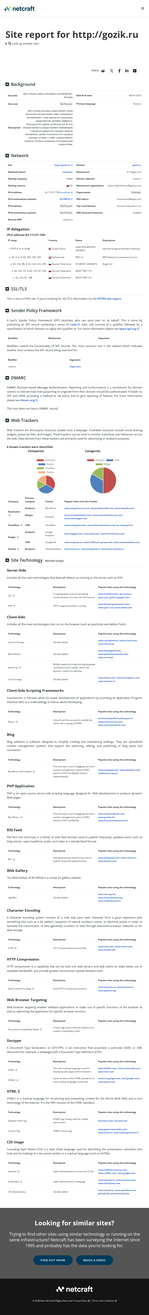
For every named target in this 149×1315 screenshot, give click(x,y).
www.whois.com (123, 607)
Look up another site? (25, 43)
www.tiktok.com (107, 949)
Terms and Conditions (103, 1300)
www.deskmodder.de (101, 508)
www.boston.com (107, 861)
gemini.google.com (119, 597)
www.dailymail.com (109, 857)
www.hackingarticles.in (126, 1132)
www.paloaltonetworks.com (113, 654)
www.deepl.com (106, 677)
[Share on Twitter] (111, 70)
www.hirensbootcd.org (110, 897)
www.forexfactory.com (112, 533)
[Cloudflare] (21, 525)
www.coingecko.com (75, 525)
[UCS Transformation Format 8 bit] (15, 948)
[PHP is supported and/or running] (14, 605)
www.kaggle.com (73, 533)
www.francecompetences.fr (113, 820)
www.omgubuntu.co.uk (76, 508)
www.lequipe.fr (106, 1180)
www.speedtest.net (125, 1190)
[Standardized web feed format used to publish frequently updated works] (13, 859)
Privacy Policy (80, 1300)
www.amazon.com (126, 1180)
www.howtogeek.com (109, 650)
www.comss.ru (72, 548)
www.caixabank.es (108, 640)
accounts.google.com (109, 1078)
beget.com (75, 366)
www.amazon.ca (107, 987)
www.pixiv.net (106, 607)
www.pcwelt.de (106, 817)
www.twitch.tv (106, 1190)
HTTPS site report (109, 298)
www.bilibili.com (107, 1068)
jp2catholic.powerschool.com (113, 1193)
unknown (68, 171)
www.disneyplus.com (128, 677)
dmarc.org (28, 400)
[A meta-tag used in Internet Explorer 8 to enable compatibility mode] (40, 1029)
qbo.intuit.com (106, 1071)
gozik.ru (137, 165)
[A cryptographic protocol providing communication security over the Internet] (13, 595)
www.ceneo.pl (105, 657)
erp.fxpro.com (105, 1120)
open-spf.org (127, 328)
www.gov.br (126, 525)
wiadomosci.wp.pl (108, 773)
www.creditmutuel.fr (109, 900)
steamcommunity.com (110, 721)
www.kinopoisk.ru (90, 548)
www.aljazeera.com (129, 769)
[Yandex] (18, 548)
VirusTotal (65, 192)
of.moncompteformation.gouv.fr (115, 718)
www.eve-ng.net (107, 894)
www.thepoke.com (124, 508)
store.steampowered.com (111, 725)
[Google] (17, 537)
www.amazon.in (106, 681)
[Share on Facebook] (119, 70)
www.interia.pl (106, 643)
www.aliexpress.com (109, 1183)
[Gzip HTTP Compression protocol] (32, 988)
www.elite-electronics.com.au (103, 525)
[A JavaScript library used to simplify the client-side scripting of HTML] (16, 721)
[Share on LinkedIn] (126, 70)
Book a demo (94, 1260)
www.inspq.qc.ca (73, 542)
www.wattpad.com (108, 769)
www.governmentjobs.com (112, 1129)
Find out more (53, 1260)
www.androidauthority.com (107, 515)
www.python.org (107, 990)
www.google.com (126, 1173)
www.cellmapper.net (75, 518)
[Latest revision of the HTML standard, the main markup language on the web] (17, 1080)
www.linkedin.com (108, 593)
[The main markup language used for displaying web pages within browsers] (16, 1069)
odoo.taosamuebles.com (127, 542)
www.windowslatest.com (77, 515)
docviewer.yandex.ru (113, 548)
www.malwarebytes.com (111, 813)
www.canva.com (123, 946)
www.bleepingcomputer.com (113, 604)
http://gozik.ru (62, 165)
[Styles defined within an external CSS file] (18, 1171)
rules (73, 324)
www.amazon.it (125, 987)
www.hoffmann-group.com (98, 542)
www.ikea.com (91, 533)
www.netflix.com (107, 1173)
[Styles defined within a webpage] (20, 1181)
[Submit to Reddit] (103, 70)
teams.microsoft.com (129, 1068)
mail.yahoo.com (106, 1081)
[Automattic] (9, 514)
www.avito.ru (105, 1132)
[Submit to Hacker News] (134, 70)
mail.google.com (130, 1078)
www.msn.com (106, 946)
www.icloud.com (128, 640)
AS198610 (65, 199)
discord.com (120, 1120)
